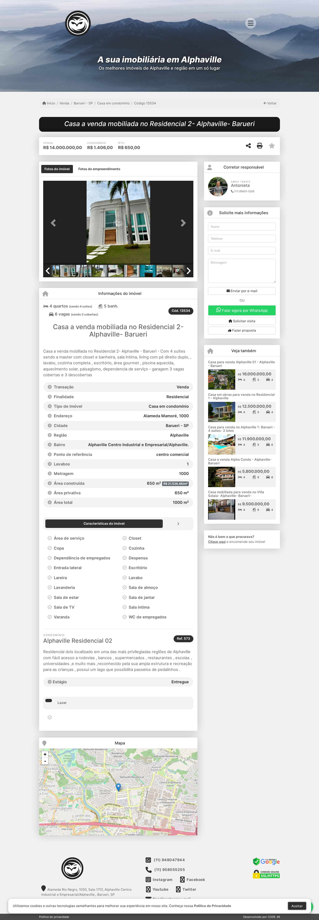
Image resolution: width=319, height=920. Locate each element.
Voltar (271, 103)
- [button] (45, 761)
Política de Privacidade (212, 906)
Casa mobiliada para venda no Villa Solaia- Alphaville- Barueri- (236, 494)
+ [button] (45, 754)
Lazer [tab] (62, 703)
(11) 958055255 (169, 869)
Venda (64, 103)
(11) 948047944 (169, 860)
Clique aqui (217, 542)
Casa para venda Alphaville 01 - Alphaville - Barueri (241, 364)
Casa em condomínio (113, 103)
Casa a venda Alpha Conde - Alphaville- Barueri (239, 461)
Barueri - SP (83, 103)
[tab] (57, 169)
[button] (54, 223)
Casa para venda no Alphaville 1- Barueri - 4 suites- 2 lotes (241, 429)
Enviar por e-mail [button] (243, 291)
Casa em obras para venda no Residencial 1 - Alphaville (241, 396)
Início (50, 103)
